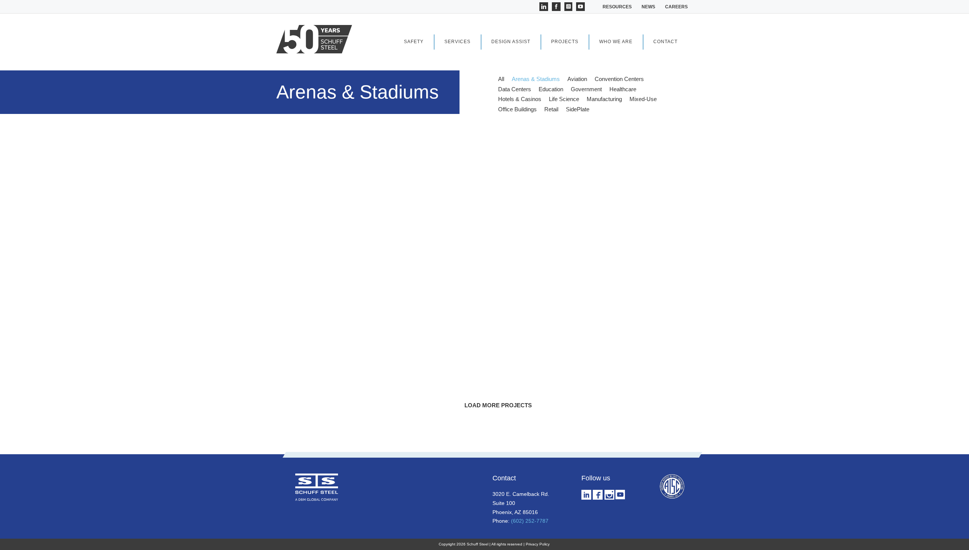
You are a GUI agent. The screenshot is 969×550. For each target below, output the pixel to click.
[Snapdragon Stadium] (639, 141)
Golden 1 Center (323, 406)
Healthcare (622, 89)
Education (551, 89)
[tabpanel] (498, 275)
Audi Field (595, 406)
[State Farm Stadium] (498, 315)
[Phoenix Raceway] (639, 228)
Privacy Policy (538, 544)
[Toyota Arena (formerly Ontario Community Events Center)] (356, 228)
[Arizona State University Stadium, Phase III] (356, 141)
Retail (551, 109)
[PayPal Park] (498, 141)
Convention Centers (619, 79)
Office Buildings (517, 109)
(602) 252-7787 (529, 521)
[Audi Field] (639, 315)
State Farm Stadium (471, 406)
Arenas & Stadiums (536, 79)
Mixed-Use (643, 99)
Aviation (577, 79)
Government (586, 89)
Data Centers (514, 89)
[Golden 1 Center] (356, 315)
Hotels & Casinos (519, 99)
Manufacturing (604, 99)
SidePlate (577, 109)
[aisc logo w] (672, 476)
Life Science (564, 99)
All (501, 79)
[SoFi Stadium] (498, 228)
